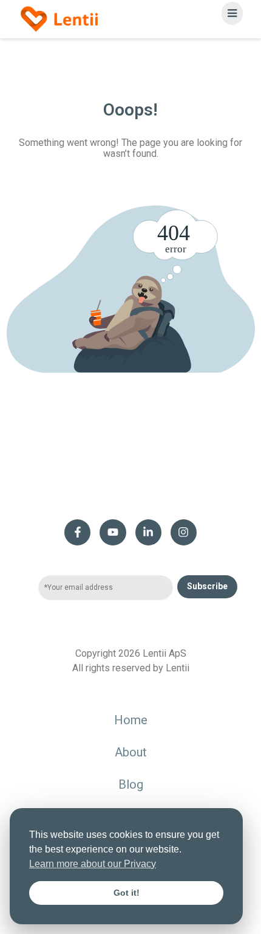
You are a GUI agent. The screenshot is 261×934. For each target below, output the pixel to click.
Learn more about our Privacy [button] (92, 864)
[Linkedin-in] (148, 532)
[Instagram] (184, 532)
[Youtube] (113, 532)
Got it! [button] (127, 893)
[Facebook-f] (77, 532)
